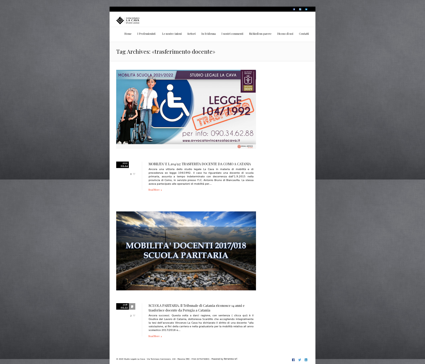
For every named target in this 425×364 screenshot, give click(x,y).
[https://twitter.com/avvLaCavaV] (300, 9)
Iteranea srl (230, 359)
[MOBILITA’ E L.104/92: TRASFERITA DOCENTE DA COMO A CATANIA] (186, 113)
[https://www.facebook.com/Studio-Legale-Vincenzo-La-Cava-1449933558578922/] (294, 9)
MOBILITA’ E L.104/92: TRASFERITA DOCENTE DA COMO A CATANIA (200, 164)
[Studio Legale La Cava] (133, 20)
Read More (154, 189)
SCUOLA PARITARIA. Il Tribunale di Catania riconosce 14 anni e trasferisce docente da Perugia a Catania (197, 307)
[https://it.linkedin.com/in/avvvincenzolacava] (306, 9)
